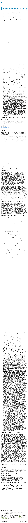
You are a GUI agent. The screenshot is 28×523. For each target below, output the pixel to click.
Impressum (25, 521)
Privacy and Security (4, 521)
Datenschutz (21, 521)
